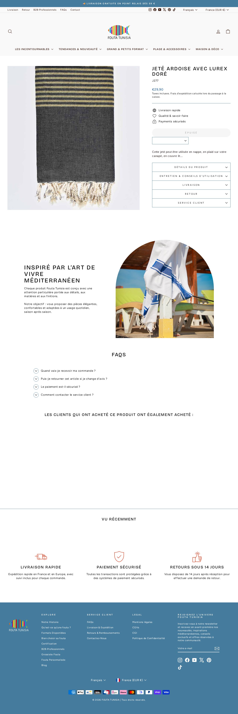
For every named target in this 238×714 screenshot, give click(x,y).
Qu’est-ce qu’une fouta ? (56, 627)
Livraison (12, 9)
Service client (191, 203)
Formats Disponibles (53, 632)
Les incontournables (32, 49)
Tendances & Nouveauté (79, 49)
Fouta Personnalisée (53, 659)
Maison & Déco (208, 49)
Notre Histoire (50, 622)
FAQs (63, 9)
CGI (134, 632)
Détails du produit (191, 167)
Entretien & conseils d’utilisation (191, 176)
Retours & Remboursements (103, 632)
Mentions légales (142, 622)
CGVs (135, 627)
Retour (26, 9)
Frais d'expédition (181, 93)
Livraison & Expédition (100, 627)
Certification (49, 643)
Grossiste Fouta (50, 654)
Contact (75, 9)
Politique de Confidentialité (148, 638)
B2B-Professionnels (45, 9)
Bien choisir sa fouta (53, 638)
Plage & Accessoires (170, 49)
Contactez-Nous (97, 638)
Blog (44, 665)
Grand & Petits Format (126, 49)
